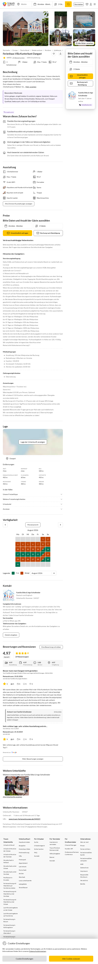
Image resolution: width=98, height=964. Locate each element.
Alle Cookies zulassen (71, 959)
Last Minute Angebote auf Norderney (10, 915)
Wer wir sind (84, 842)
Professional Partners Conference (72, 853)
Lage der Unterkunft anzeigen (33, 442)
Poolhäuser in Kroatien (7, 879)
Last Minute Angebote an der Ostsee (10, 909)
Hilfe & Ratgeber (55, 854)
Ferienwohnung (24, 852)
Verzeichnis (84, 880)
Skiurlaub (22, 877)
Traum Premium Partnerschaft (55, 849)
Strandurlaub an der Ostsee (9, 867)
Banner (52, 857)
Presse (82, 845)
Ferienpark (22, 860)
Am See (21, 873)
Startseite (6, 50)
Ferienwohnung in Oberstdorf (9, 932)
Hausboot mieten (24, 842)
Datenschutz (84, 868)
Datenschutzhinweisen (37, 951)
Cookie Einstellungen (24, 959)
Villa (20, 856)
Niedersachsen (37, 50)
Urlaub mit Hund (8, 845)
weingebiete (23, 884)
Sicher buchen (39, 849)
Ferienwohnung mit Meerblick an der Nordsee (9, 894)
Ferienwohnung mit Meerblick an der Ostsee (9, 902)
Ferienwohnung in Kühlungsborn (9, 926)
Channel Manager (70, 845)
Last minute (22, 866)
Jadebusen (57, 50)
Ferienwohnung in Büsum (9, 920)
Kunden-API (69, 849)
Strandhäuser (23, 887)
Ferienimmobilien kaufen (86, 854)
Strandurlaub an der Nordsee (9, 873)
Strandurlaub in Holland (8, 861)
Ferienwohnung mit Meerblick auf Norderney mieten (9, 886)
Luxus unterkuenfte (25, 880)
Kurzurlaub (22, 870)
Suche (36, 842)
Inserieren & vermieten (53, 843)
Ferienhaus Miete (24, 849)
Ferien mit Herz (85, 849)
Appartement (23, 863)
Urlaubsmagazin (39, 845)
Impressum (84, 871)
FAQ (35, 852)
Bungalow (22, 845)
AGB (81, 864)
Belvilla (82, 884)
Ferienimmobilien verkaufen (86, 860)
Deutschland (24, 50)
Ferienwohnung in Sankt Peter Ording (9, 938)
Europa (15, 50)
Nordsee (48, 50)
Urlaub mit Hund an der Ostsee (9, 850)
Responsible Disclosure (84, 876)
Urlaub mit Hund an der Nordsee (9, 856)
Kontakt (36, 856)
